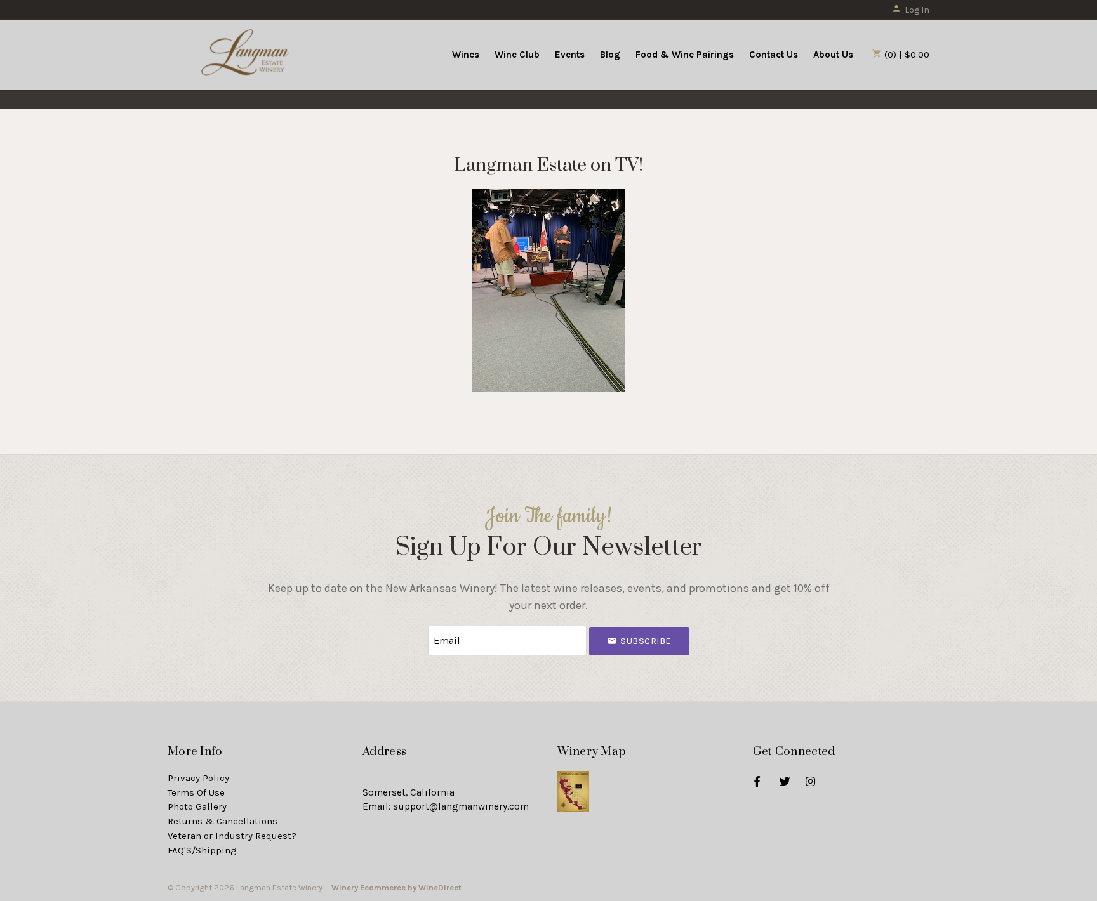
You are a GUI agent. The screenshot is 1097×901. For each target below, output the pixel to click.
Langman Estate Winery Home (246, 53)
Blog (610, 54)
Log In (917, 9)
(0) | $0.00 (905, 54)
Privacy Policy (198, 778)
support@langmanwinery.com (461, 806)
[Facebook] (756, 780)
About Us (833, 54)
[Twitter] (784, 780)
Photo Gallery (197, 806)
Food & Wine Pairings (684, 54)
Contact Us (773, 54)
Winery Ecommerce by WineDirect (396, 887)
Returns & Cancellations (222, 821)
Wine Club (517, 54)
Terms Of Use (196, 792)
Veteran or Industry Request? (232, 835)
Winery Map (591, 751)
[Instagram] (809, 780)
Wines (465, 54)
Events (570, 54)
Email (416, 628)
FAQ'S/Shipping (202, 850)
